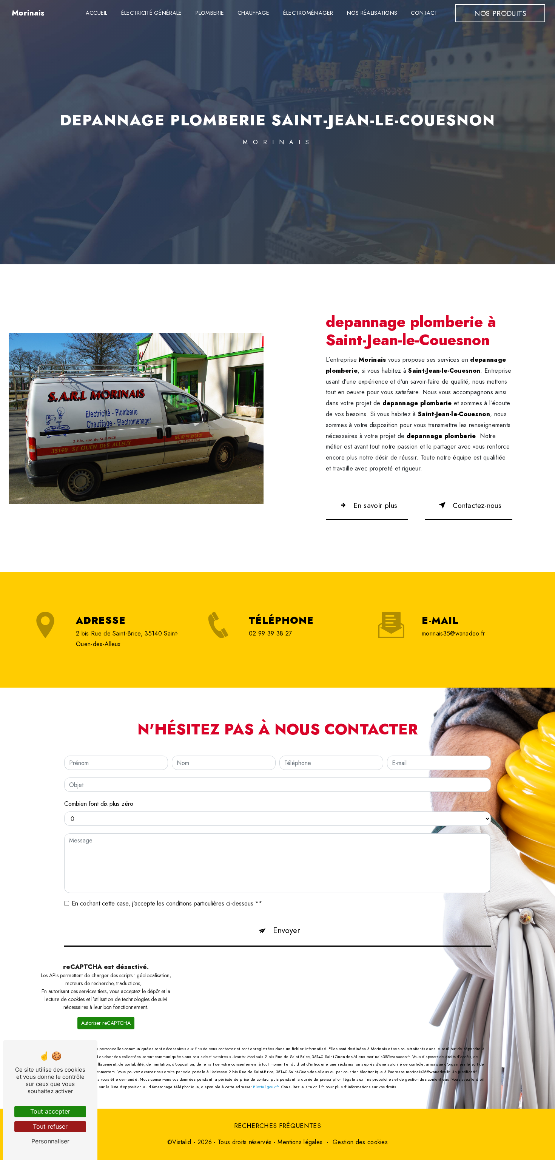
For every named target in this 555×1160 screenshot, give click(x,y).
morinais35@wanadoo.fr (453, 633)
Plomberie (210, 13)
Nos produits (500, 13)
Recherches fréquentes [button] (277, 1126)
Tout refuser (50, 1126)
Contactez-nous (477, 505)
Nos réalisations (372, 13)
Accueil (97, 13)
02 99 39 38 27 (270, 633)
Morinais (28, 13)
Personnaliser (50, 1141)
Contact (424, 13)
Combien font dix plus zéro (98, 803)
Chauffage (253, 13)
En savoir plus (375, 505)
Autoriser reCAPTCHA (106, 1023)
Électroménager (308, 13)
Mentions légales (300, 1142)
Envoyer (286, 930)
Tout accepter (50, 1111)
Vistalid (181, 1142)
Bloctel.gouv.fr (266, 1087)
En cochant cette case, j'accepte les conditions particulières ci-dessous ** (167, 903)
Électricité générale (151, 13)
